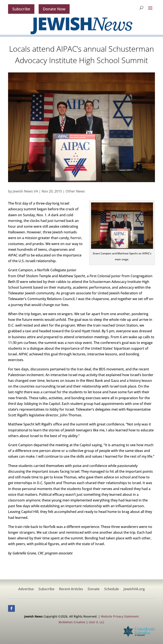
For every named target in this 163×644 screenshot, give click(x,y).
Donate (94, 589)
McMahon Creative (72, 622)
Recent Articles (71, 589)
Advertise (26, 589)
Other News (75, 191)
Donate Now (54, 8)
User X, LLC (96, 622)
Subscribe (21, 8)
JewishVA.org (134, 589)
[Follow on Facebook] (11, 608)
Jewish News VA (25, 191)
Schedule (111, 589)
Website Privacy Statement (120, 616)
